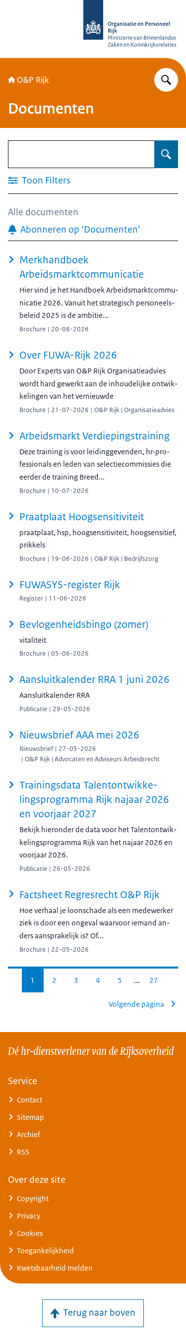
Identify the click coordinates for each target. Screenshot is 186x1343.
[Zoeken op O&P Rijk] (166, 80)
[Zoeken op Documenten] (166, 154)
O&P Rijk (33, 79)
